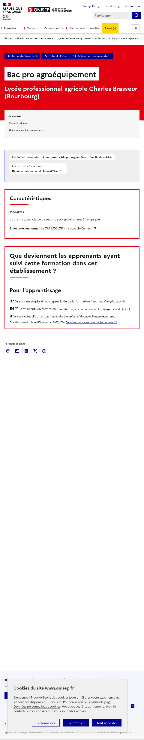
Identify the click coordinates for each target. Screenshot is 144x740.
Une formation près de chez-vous (35, 38)
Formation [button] (10, 28)
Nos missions (132, 6)
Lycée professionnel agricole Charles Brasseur (82, 38)
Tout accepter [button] (107, 723)
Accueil (8, 38)
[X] (35, 351)
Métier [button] (31, 28)
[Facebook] (44, 351)
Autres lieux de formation (94, 56)
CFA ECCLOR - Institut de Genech (69, 228)
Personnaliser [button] (45, 723)
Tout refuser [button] (76, 723)
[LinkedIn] (26, 351)
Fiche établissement (24, 56)
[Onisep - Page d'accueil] (39, 9)
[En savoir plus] (61, 171)
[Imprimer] (8, 351)
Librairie (110, 6)
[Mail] (17, 351)
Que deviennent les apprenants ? (26, 129)
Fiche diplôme (58, 56)
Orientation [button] (52, 28)
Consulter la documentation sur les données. (89, 322)
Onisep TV (89, 6)
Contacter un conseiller (84, 28)
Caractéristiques (18, 123)
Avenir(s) (110, 28)
